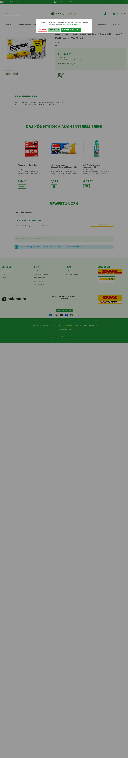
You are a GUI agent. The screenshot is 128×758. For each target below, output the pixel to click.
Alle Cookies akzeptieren (71, 30)
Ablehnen (42, 30)
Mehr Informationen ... (71, 25)
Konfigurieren (54, 30)
